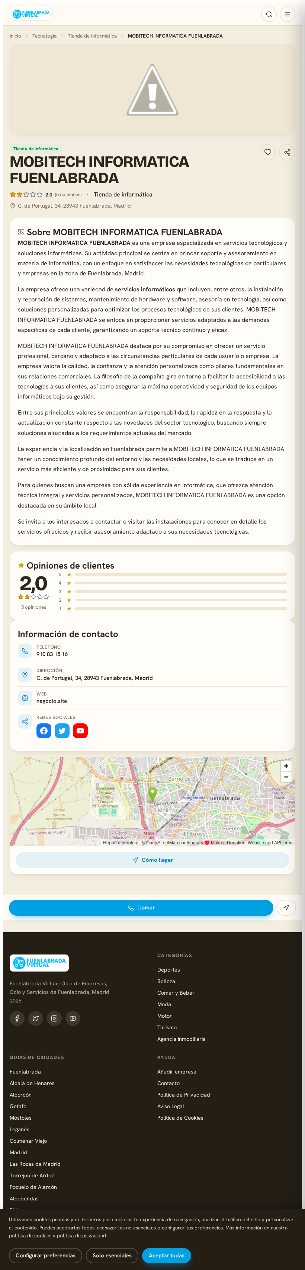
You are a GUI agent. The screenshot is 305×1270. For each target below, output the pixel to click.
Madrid (18, 1152)
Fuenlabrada (25, 1071)
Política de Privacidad (183, 1094)
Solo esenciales (112, 1255)
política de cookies (30, 1235)
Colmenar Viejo (28, 1140)
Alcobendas (24, 1198)
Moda (164, 1004)
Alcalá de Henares (32, 1083)
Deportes (168, 969)
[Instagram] (54, 1018)
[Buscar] (269, 14)
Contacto (168, 1083)
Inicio (15, 35)
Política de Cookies (180, 1117)
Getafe (18, 1106)
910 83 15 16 (52, 654)
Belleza (166, 981)
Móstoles (21, 1117)
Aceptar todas (166, 1255)
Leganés (19, 1129)
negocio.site (51, 701)
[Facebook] (43, 730)
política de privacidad (81, 1235)
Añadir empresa (176, 1071)
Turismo (167, 1027)
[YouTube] (80, 730)
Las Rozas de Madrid (35, 1163)
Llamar (146, 907)
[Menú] (287, 14)
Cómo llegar (157, 860)
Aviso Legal (170, 1106)
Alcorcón (21, 1094)
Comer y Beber (176, 992)
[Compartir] (287, 152)
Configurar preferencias (46, 1255)
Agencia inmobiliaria (181, 1038)
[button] (152, 89)
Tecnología (44, 35)
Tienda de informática (92, 35)
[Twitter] (62, 730)
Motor (164, 1015)
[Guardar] (268, 152)
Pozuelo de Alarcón (33, 1186)
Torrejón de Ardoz (32, 1175)
